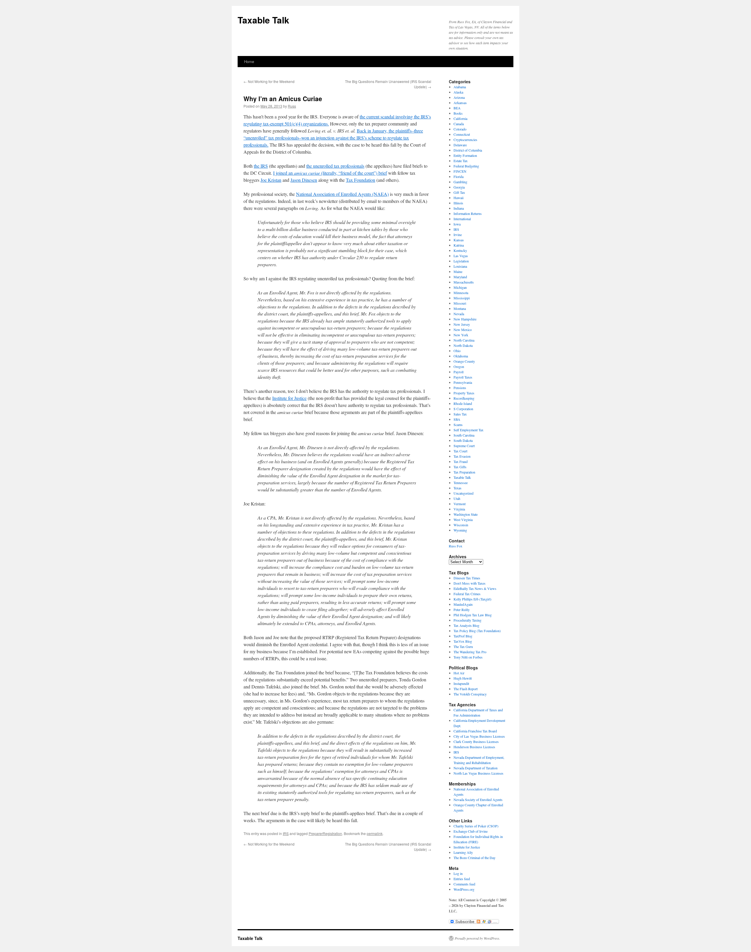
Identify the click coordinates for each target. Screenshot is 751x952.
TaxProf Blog (463, 636)
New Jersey (462, 324)
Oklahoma (461, 356)
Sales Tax (460, 414)
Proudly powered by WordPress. (477, 938)
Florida (459, 176)
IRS (286, 833)
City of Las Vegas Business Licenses (479, 736)
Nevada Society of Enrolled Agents (478, 799)
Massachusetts (464, 282)
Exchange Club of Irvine (471, 831)
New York (461, 334)
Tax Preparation (464, 472)
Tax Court (460, 451)
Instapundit (461, 683)
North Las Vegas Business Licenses (478, 773)
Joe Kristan (271, 180)
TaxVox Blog (463, 641)
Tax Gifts (460, 466)
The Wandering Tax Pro (470, 651)
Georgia (459, 187)
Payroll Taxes (463, 377)
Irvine (458, 234)
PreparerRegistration (325, 833)
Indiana (459, 208)
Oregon (459, 366)
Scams (458, 424)
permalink (375, 833)
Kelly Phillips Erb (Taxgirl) (472, 599)
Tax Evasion (462, 456)
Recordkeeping (464, 398)
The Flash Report (466, 688)
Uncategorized (463, 493)
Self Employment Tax (468, 429)
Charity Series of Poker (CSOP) (476, 826)
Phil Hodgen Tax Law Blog (473, 614)
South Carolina (464, 435)
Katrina (459, 245)
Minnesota (461, 292)
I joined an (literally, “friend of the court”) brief (330, 173)
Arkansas (460, 102)
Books (458, 113)
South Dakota (463, 440)
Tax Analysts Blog (466, 625)
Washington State (466, 514)
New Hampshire (465, 319)
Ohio (457, 350)
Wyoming (460, 530)
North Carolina (464, 340)
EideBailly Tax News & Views (475, 588)
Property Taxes (464, 393)
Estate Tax (461, 160)
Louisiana (460, 266)
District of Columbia (468, 150)
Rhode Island (463, 403)
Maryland (460, 276)
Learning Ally (463, 852)
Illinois (458, 203)
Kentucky (460, 250)
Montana (460, 308)
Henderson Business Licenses (474, 746)
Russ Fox (455, 546)
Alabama (460, 86)
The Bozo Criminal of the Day (474, 857)
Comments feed (464, 884)
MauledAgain (463, 604)
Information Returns (468, 213)
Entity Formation (465, 155)
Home (249, 61)
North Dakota (463, 345)
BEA (457, 108)
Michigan (460, 287)
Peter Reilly (462, 609)
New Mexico (463, 329)
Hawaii (459, 197)
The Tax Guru (463, 646)
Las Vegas (461, 255)
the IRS (261, 166)
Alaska (458, 92)
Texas (457, 488)
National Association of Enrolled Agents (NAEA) (342, 194)
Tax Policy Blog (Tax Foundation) (477, 630)
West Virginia (463, 519)
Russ (292, 105)
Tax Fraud (461, 461)
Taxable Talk (263, 19)
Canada (459, 123)
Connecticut (462, 134)
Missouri (460, 303)
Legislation (461, 261)
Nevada (459, 313)
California (460, 118)
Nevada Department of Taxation (476, 768)
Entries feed (462, 878)
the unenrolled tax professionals (335, 166)
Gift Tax (459, 192)
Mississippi (462, 298)
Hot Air (459, 673)
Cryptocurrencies (465, 139)
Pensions (460, 387)
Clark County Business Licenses (476, 741)
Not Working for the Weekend (269, 81)
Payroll (459, 371)
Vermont (460, 503)
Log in (458, 873)
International (462, 218)
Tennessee (461, 482)
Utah (457, 498)
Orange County (464, 361)
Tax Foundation (360, 180)
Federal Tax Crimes (467, 593)
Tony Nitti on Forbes (468, 657)
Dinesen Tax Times (467, 578)
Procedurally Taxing (467, 620)
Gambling (460, 181)
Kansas (459, 239)
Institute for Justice (289, 398)
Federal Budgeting (466, 166)
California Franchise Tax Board (475, 731)
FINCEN (460, 171)
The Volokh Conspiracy (470, 694)
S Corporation (463, 408)
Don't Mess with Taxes (470, 583)
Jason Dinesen (303, 180)
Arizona (459, 97)
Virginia (459, 509)
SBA (457, 419)
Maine (458, 271)
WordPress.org (464, 889)
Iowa (457, 224)
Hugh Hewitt (463, 678)
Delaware (460, 144)
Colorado (460, 129)
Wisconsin (461, 524)
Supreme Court (464, 445)
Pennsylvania (463, 382)
